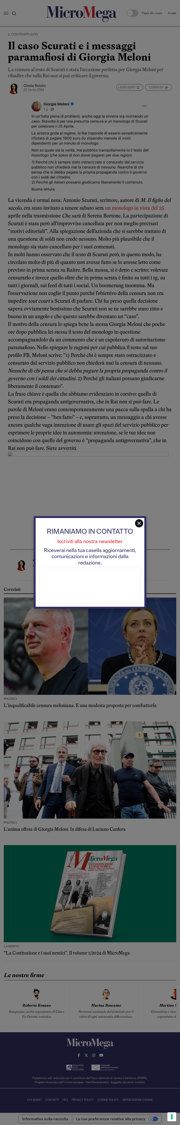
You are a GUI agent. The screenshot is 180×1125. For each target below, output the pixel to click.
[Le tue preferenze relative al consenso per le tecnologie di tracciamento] (171, 1116)
